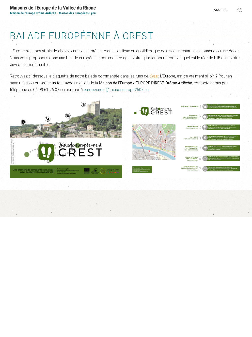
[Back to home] (53, 10)
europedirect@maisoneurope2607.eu (116, 89)
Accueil (220, 10)
